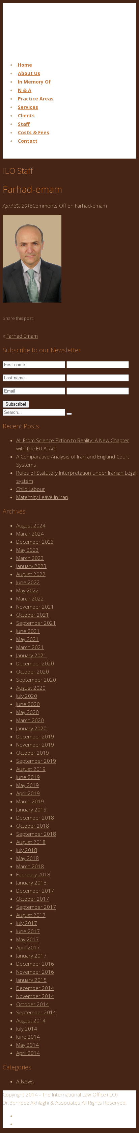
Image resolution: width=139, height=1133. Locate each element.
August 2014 (31, 1020)
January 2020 (31, 728)
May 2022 (27, 590)
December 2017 (35, 890)
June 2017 (28, 931)
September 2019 (36, 760)
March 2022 (30, 598)
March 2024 (30, 533)
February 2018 (33, 874)
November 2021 (35, 606)
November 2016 (35, 971)
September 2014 (36, 1012)
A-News (25, 1081)
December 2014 (35, 988)
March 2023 (30, 557)
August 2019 (31, 768)
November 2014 (35, 996)
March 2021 (30, 647)
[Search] (69, 414)
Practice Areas (36, 98)
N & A (24, 90)
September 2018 (36, 833)
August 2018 (31, 842)
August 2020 (31, 687)
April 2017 (28, 947)
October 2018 (32, 825)
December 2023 (35, 541)
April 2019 (28, 793)
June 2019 (28, 777)
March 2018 (30, 866)
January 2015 (31, 979)
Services (28, 107)
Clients (26, 115)
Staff (24, 124)
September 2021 (36, 622)
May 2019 (27, 785)
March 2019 (30, 801)
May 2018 (27, 858)
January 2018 (31, 882)
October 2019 (32, 752)
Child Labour (30, 489)
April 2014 (28, 1052)
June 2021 (28, 631)
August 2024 (31, 525)
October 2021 (32, 614)
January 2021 (31, 655)
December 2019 (35, 736)
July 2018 (26, 850)
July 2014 (26, 1028)
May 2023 (27, 549)
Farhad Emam (22, 335)
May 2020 (27, 712)
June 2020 (28, 704)
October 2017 (32, 898)
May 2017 (27, 939)
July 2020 (26, 695)
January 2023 (31, 566)
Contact (27, 141)
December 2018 (35, 817)
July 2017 (26, 923)
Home (25, 65)
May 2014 (27, 1044)
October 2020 (32, 671)
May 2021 (27, 639)
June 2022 (28, 582)
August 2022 (31, 574)
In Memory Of (34, 81)
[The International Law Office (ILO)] (37, 51)
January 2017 (31, 955)
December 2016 (35, 963)
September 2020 (36, 679)
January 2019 (31, 809)
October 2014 (32, 1004)
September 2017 (36, 906)
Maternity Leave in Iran (42, 497)
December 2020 (35, 663)
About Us (29, 73)
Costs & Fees (33, 132)
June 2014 (28, 1036)
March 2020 (30, 720)
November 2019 (35, 744)
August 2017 (31, 915)
